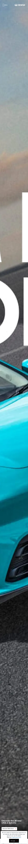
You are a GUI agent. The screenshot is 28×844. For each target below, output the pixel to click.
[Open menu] (5, 5)
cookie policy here (16, 837)
